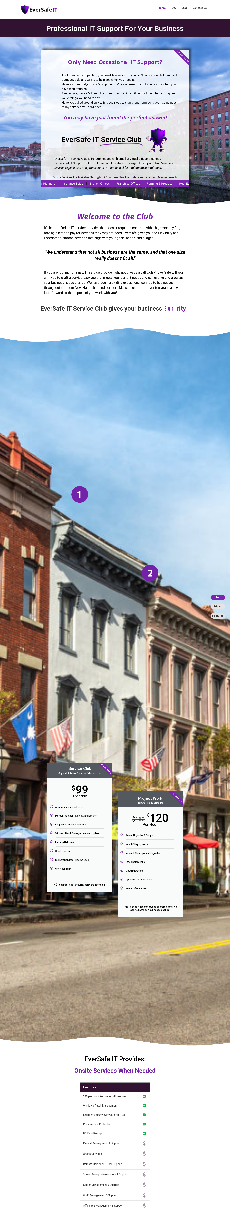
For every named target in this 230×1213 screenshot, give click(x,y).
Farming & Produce (79, 183)
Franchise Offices (48, 183)
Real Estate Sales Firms (115, 183)
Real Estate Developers (153, 183)
